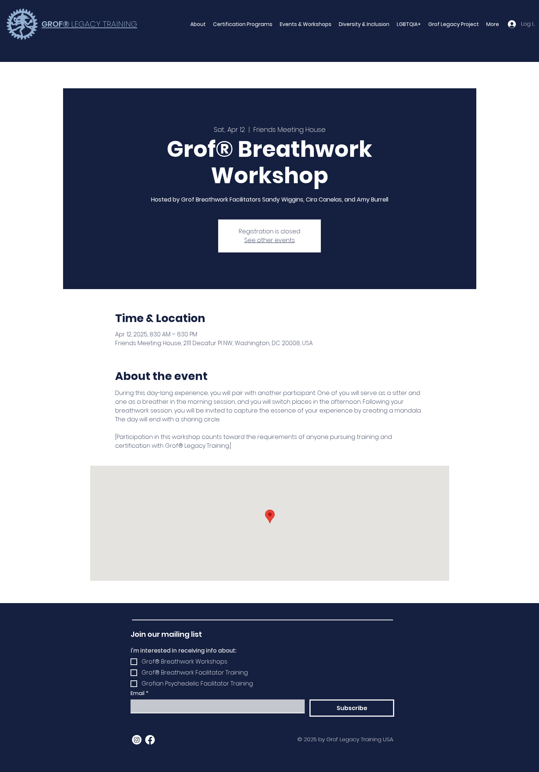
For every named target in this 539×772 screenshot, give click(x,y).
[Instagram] (137, 740)
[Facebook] (150, 740)
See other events (269, 240)
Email (139, 693)
